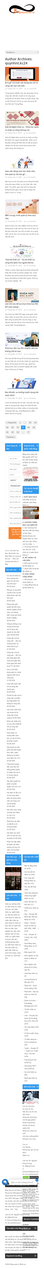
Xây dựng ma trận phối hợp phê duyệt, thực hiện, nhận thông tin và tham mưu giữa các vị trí (14, 752)
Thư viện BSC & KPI (31, 1027)
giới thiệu (36, 1211)
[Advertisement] (22, 31)
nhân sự (8, 904)
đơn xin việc (9, 928)
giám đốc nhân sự (11, 950)
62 (13, 432)
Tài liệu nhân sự (30, 1009)
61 (7, 432)
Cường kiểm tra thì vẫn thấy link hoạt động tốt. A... (32, 1246)
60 (34, 427)
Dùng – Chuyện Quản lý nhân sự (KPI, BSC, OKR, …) (31, 925)
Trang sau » (10, 437)
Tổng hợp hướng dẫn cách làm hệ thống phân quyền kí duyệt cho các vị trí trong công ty (13, 769)
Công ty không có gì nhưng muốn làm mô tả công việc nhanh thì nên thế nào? (14, 629)
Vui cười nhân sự (30, 1072)
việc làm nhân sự (11, 947)
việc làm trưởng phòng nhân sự (12, 942)
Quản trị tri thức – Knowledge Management (30, 1003)
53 (30, 422)
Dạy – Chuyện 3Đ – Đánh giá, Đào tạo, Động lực (31, 916)
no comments (31, 89)
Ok (23, 1227)
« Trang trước (11, 422)
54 (35, 422)
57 (18, 427)
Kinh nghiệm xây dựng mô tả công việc (30, 967)
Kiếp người (28, 952)
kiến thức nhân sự (14, 945)
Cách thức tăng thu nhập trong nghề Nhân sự (31, 895)
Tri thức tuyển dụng (31, 1033)
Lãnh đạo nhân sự (30, 973)
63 (18, 432)
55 (7, 427)
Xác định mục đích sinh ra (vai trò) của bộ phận (14, 835)
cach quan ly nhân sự (12, 917)
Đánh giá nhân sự (30, 1078)
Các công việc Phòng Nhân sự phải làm (30, 880)
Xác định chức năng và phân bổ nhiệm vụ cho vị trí (14, 812)
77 (28, 432)
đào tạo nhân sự (14, 915)
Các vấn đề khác (30, 887)
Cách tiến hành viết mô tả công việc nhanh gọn (14, 686)
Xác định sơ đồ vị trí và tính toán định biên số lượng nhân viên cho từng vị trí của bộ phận (14, 798)
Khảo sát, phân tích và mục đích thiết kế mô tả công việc (14, 724)
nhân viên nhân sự (11, 920)
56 (13, 427)
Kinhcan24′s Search (18, 1250)
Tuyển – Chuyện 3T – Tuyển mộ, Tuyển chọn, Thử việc (31, 1051)
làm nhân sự (12, 907)
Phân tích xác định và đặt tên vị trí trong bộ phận (13, 824)
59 (28, 427)
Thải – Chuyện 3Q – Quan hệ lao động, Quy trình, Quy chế (31, 1018)
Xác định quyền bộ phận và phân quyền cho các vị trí (14, 783)
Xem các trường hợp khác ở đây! (12, 561)
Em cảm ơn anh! (28, 1236)
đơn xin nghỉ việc (15, 926)
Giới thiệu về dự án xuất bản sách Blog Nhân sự (29, 502)
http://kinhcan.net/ (19, 1242)
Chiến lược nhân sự (31, 908)
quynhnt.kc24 (16, 63)
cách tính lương (10, 953)
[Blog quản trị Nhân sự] (22, 8)
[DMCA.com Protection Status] (31, 1178)
